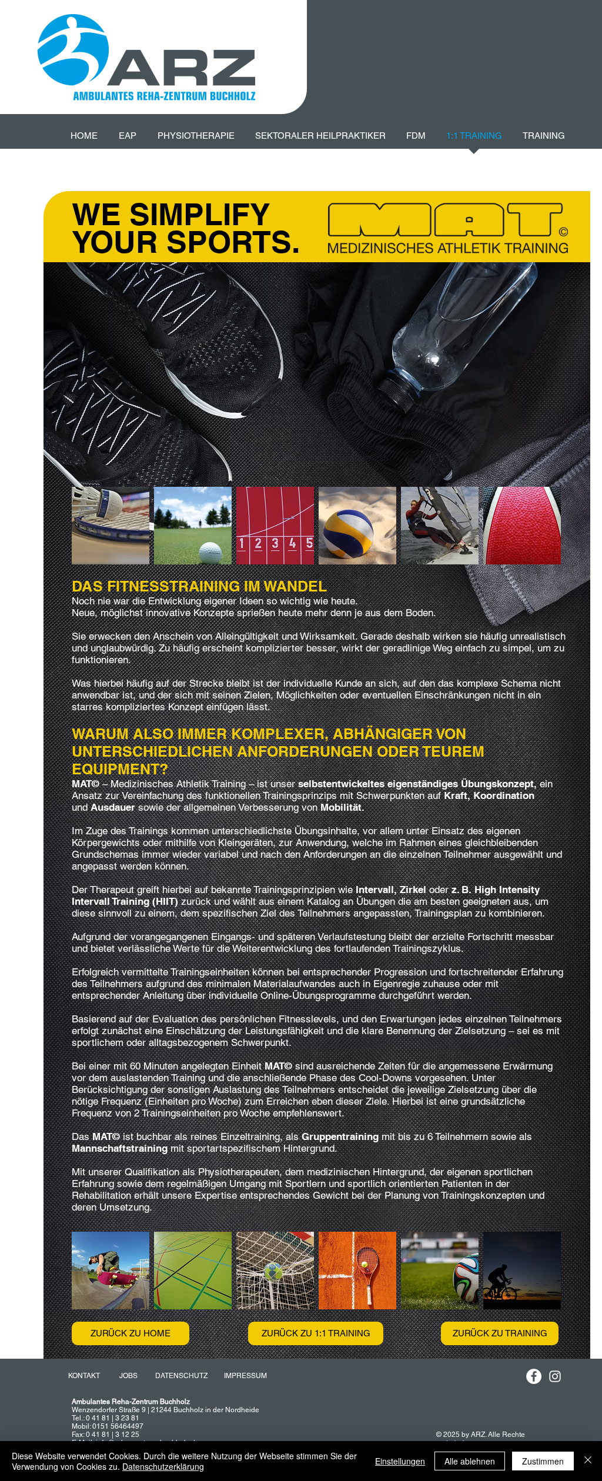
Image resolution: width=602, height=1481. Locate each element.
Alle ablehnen (469, 1461)
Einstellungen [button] (400, 1461)
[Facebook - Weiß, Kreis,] (533, 1376)
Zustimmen (543, 1461)
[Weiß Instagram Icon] (555, 1376)
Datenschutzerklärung (163, 1466)
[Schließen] (588, 1461)
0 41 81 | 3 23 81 (112, 1418)
